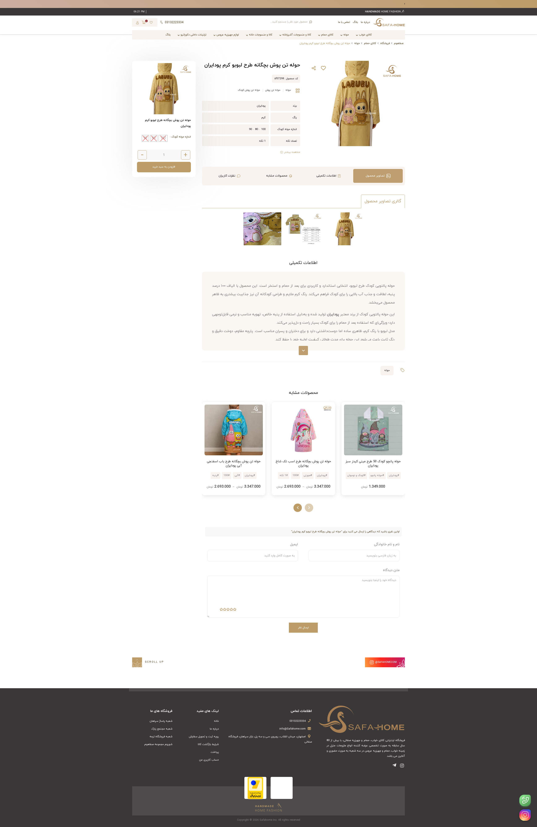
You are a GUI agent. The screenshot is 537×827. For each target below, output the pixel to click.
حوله (357, 43)
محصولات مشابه (276, 176)
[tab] (378, 176)
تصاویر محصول (375, 176)
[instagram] (525, 815)
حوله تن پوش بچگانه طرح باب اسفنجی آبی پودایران (234, 463)
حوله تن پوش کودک (249, 90)
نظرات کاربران (227, 176)
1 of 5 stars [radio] (234, 610)
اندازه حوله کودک (181, 137)
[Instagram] (402, 766)
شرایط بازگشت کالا (208, 744)
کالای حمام (370, 43)
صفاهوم (398, 43)
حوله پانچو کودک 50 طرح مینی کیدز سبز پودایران (373, 463)
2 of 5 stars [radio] (231, 610)
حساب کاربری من (209, 760)
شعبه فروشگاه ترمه (161, 737)
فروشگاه (385, 43)
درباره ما (365, 22)
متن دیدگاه (391, 570)
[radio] (163, 138)
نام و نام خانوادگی (387, 544)
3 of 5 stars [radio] (228, 610)
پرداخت (215, 752)
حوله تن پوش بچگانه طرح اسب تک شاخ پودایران (303, 463)
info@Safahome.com (292, 729)
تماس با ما (344, 22)
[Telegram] (395, 766)
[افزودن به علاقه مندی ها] (323, 69)
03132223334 (297, 721)
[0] (144, 23)
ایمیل (294, 544)
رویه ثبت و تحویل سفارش (204, 737)
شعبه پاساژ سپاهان (161, 721)
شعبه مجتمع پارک (161, 729)
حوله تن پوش (272, 90)
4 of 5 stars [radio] (224, 610)
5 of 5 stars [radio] (221, 610)
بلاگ (355, 22)
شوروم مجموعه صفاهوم (158, 744)
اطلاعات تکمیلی (326, 176)
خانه (216, 721)
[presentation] (309, 508)
